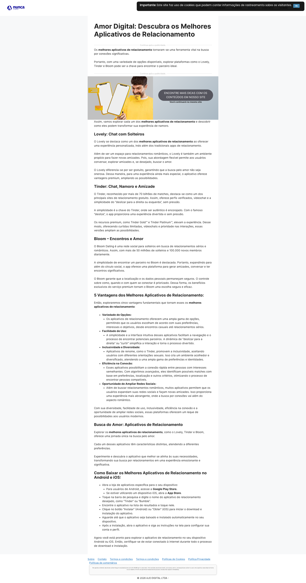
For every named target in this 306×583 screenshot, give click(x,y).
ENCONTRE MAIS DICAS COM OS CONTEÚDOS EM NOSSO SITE (185, 95)
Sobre (91, 559)
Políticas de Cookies (173, 559)
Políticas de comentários (103, 562)
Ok (296, 6)
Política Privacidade (199, 559)
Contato (102, 559)
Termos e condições (121, 559)
